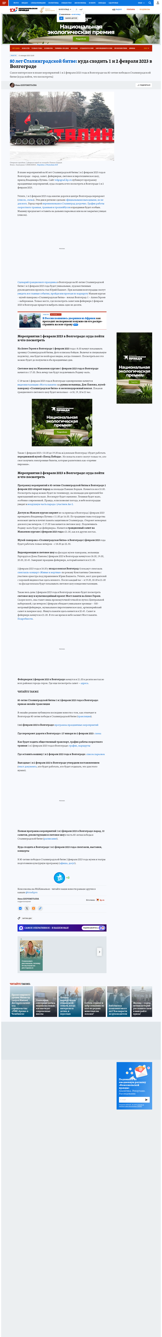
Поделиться (145, 85)
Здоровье (113, 3)
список (22, 200)
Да (61, 18)
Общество (66, 3)
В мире (92, 3)
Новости (25, 48)
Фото (16, 3)
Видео (25, 3)
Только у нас (37, 48)
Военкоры (48, 48)
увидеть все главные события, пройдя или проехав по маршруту (53, 293)
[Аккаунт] (158, 3)
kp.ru (102, 900)
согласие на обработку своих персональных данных (131, 1105)
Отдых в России (86, 48)
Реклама (131, 9)
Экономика (80, 3)
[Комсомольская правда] (23, 9)
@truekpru (31, 892)
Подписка (145, 9)
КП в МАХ (74, 48)
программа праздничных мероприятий (76, 725)
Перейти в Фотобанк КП (47, 164)
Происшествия (120, 48)
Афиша (132, 48)
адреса (84, 683)
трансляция (84, 716)
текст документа (27, 766)
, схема (26, 200)
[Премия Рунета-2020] (46, 9)
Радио (119, 9)
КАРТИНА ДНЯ (27, 918)
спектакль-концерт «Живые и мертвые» (39, 572)
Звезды (102, 3)
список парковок (95, 754)
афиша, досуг (67, 863)
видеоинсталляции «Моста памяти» (37, 384)
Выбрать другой (71, 18)
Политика (53, 3)
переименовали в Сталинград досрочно (64, 203)
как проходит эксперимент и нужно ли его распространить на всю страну (72, 321)
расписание (50, 838)
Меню (4, 3)
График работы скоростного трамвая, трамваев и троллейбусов (61, 205)
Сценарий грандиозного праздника (37, 282)
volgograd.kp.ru (63, 180)
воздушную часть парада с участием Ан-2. (51, 504)
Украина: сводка (62, 48)
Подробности (25, 619)
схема (98, 733)
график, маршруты (79, 745)
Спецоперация (38, 3)
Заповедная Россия (104, 48)
